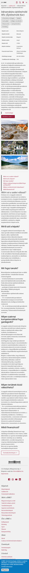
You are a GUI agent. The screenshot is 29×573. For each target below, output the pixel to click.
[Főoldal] (14, 462)
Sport (3, 527)
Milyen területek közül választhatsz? (13, 187)
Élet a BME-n (6, 519)
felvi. (3, 2)
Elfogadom (5, 570)
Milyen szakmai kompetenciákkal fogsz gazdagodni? (14, 184)
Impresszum (4, 473)
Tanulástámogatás (6, 505)
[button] (17, 2)
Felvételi (4, 553)
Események (5, 544)
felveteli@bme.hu (18, 471)
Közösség (4, 524)
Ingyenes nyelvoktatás (7, 508)
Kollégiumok (5, 522)
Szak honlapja (9, 113)
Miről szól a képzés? (9, 179)
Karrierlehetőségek (7, 510)
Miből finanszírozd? (9, 189)
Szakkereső (4, 491)
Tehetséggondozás (6, 515)
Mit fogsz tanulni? (8, 181)
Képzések (4, 486)
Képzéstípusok (5, 489)
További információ (6, 566)
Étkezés (3, 529)
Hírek (3, 535)
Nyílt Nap (4, 550)
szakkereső (12, 6)
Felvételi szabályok (6, 557)
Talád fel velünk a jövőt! (8, 503)
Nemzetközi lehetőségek (8, 513)
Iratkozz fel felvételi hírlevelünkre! (11, 541)
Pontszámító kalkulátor (8, 494)
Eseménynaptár (5, 547)
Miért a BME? (6, 497)
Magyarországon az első (8, 501)
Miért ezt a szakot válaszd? (11, 176)
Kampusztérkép (6, 531)
